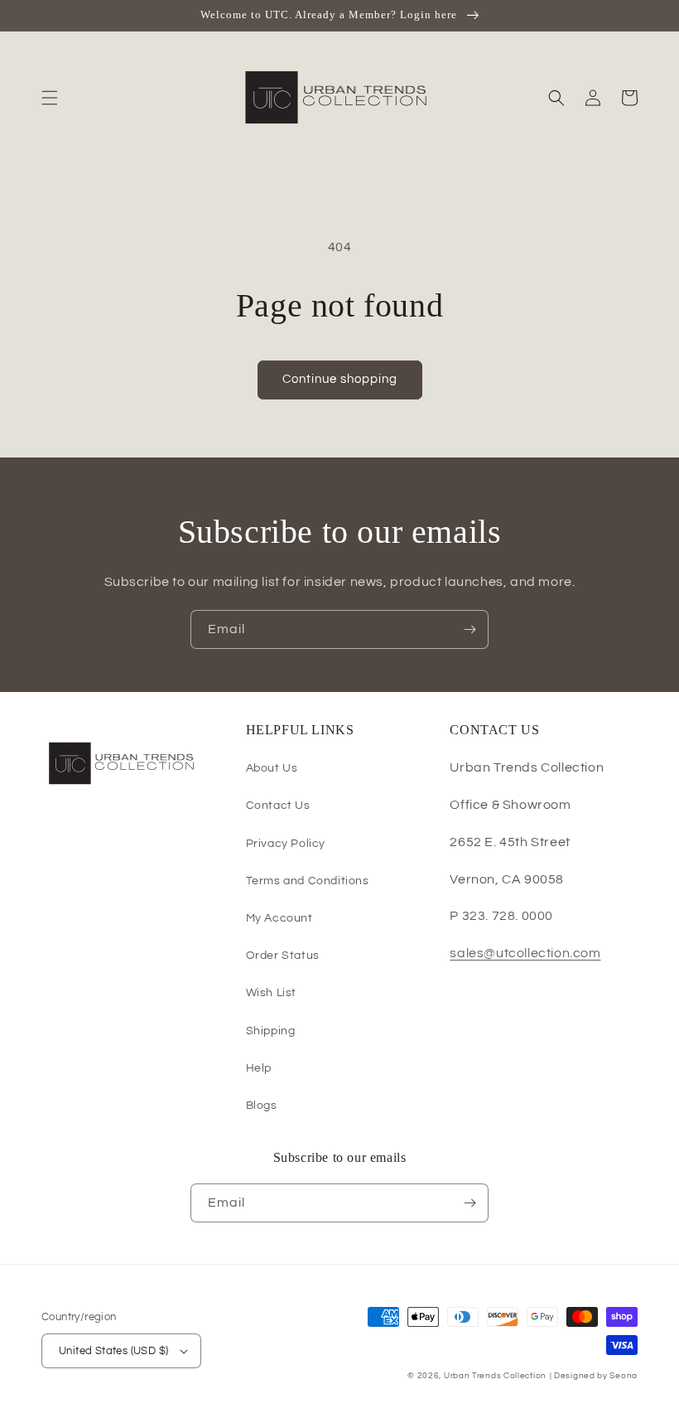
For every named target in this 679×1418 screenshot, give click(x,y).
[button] (49, 98)
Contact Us (278, 805)
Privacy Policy (285, 843)
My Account (279, 918)
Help (259, 1068)
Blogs (261, 1105)
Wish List (271, 993)
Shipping (271, 1031)
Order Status (283, 955)
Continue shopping (339, 379)
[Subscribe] (469, 629)
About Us (272, 768)
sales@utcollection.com (525, 953)
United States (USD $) (113, 1351)
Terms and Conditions (307, 881)
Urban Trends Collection (495, 1376)
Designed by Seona (596, 1376)
